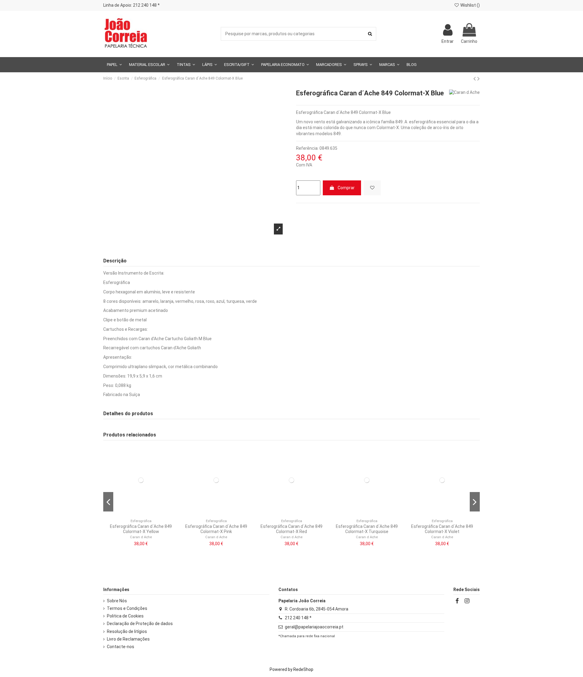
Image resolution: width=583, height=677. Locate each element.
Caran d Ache (141, 537)
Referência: (307, 148)
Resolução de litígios (127, 631)
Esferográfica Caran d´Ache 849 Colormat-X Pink (216, 529)
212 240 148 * (298, 617)
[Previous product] (475, 78)
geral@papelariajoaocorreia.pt (314, 626)
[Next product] (478, 78)
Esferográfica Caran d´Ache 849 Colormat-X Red (291, 529)
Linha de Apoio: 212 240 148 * (131, 5)
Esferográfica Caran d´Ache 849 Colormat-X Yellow (141, 529)
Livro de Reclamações (128, 639)
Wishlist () (469, 5)
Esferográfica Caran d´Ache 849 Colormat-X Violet (442, 529)
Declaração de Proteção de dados (140, 623)
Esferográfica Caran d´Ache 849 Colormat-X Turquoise (367, 529)
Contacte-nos (120, 646)
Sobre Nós (117, 600)
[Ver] (145, 514)
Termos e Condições (127, 608)
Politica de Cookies (125, 616)
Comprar (346, 187)
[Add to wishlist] (372, 187)
